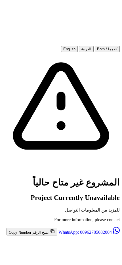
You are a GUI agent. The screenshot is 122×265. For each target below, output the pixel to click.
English (69, 49)
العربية (86, 49)
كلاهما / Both (107, 49)
